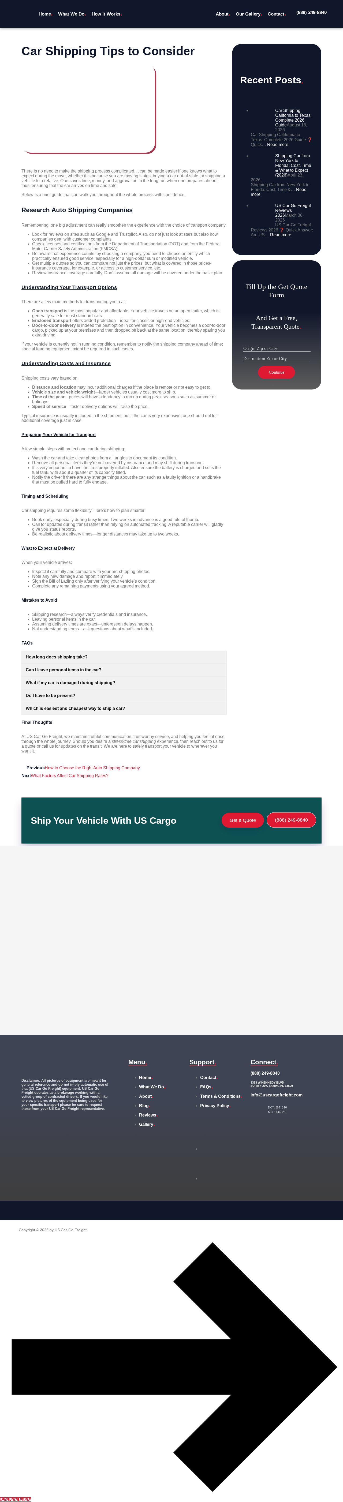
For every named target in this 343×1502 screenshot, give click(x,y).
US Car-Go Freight (44, 736)
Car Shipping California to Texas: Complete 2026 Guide (293, 117)
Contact (277, 13)
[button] (108, 14)
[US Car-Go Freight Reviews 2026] (261, 222)
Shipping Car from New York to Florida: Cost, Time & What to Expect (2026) (293, 165)
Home (46, 13)
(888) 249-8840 (311, 12)
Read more (277, 144)
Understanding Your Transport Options (69, 287)
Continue (276, 372)
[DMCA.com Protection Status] (222, 1149)
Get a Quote (243, 820)
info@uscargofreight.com (277, 1095)
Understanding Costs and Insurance (66, 363)
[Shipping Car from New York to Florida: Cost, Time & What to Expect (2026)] (261, 172)
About (223, 13)
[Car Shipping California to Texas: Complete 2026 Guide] (261, 127)
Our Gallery (249, 13)
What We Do (72, 13)
